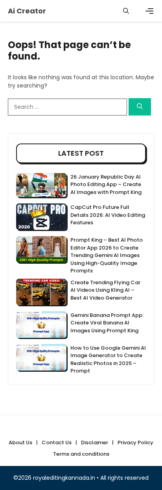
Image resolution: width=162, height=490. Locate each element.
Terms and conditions (81, 454)
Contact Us (57, 442)
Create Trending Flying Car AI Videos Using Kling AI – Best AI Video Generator (105, 290)
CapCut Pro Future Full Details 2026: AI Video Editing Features (107, 214)
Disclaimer (94, 442)
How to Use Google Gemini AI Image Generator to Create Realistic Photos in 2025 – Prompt (108, 359)
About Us (20, 442)
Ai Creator (27, 11)
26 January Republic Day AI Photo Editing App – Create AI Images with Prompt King (106, 184)
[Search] (140, 107)
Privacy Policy (135, 442)
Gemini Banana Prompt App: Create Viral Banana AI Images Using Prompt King (107, 322)
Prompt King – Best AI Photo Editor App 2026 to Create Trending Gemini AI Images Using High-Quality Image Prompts (106, 255)
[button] (126, 11)
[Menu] (149, 11)
